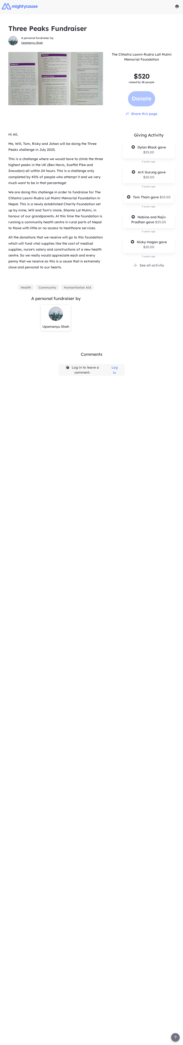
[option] (26, 287)
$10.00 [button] (165, 197)
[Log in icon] (177, 6)
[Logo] (20, 6)
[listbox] (56, 287)
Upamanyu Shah (32, 42)
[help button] (175, 1037)
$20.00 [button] (148, 177)
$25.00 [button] (148, 152)
